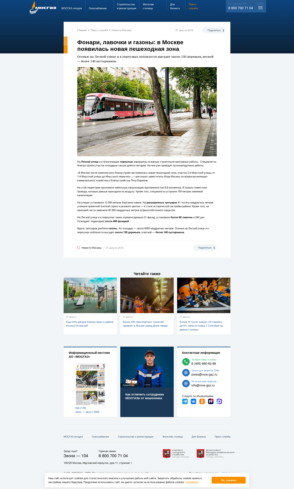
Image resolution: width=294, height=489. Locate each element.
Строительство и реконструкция (135, 436)
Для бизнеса (199, 436)
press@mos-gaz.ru (204, 374)
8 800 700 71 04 (240, 7)
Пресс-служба (222, 436)
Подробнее (191, 482)
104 (84, 455)
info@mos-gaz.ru (203, 385)
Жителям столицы (172, 436)
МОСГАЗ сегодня (73, 436)
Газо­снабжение (100, 436)
